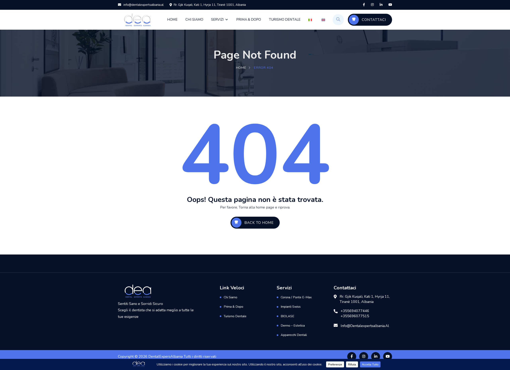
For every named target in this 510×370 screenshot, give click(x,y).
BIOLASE (287, 316)
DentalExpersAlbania (165, 356)
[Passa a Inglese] (324, 20)
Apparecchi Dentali (294, 335)
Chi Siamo (194, 19)
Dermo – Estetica (293, 325)
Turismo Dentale (284, 19)
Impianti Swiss (291, 306)
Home (172, 19)
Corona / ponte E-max (296, 297)
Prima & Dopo (248, 19)
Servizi (217, 19)
